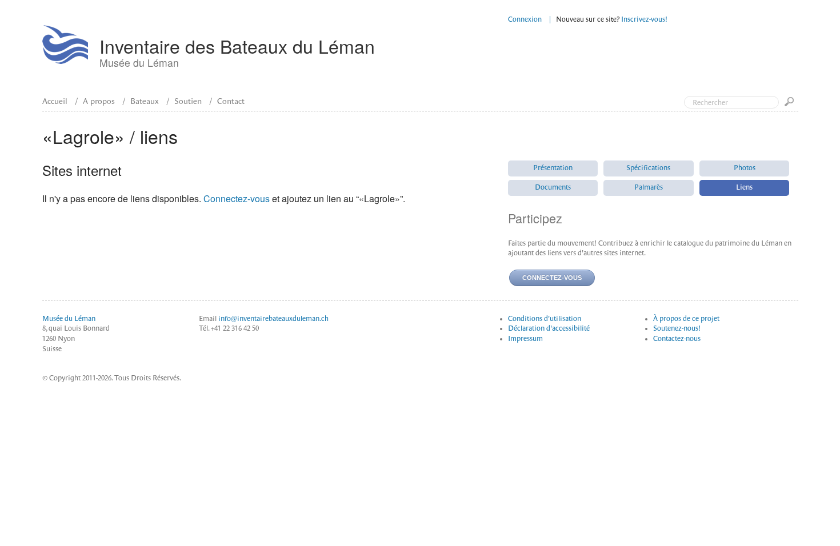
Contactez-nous (677, 339)
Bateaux (144, 101)
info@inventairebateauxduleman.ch (273, 319)
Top (783, 56)
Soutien (188, 101)
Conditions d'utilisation (544, 319)
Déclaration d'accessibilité (549, 328)
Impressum (525, 339)
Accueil (54, 101)
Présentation (553, 168)
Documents (553, 187)
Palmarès (648, 187)
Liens (744, 187)
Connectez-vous (236, 198)
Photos (744, 168)
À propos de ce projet (686, 319)
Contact (231, 101)
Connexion (525, 19)
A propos (99, 101)
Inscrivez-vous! (644, 19)
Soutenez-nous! (677, 328)
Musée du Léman (68, 319)
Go (791, 105)
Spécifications (648, 168)
